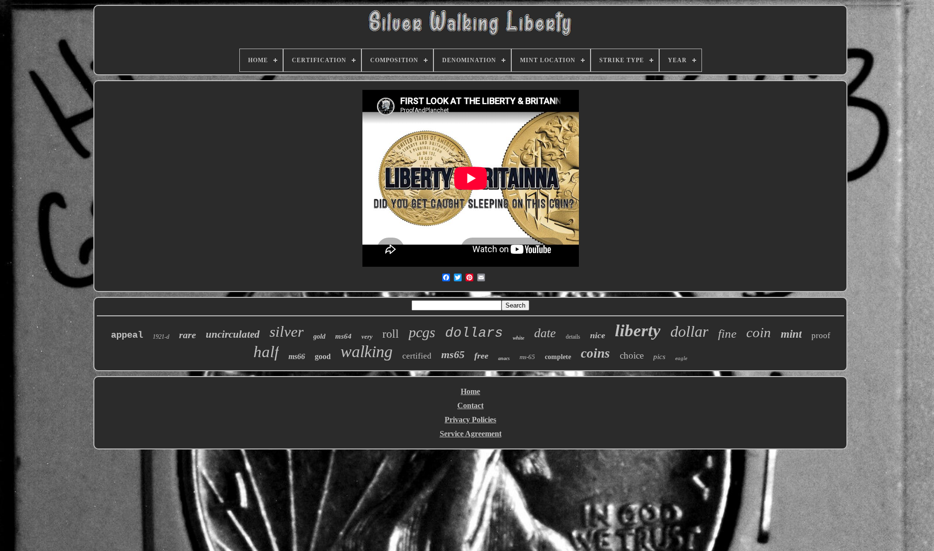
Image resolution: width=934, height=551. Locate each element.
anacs (504, 358)
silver (286, 331)
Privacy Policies (470, 419)
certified (416, 356)
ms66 (296, 356)
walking (367, 352)
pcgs (422, 332)
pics (659, 357)
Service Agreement (471, 434)
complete (558, 357)
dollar (689, 331)
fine (727, 333)
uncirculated (233, 334)
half (266, 352)
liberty (638, 330)
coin (758, 332)
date (545, 333)
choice (632, 355)
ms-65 (527, 357)
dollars (474, 333)
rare (187, 334)
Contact (470, 405)
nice (597, 335)
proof (820, 335)
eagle (681, 358)
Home (470, 391)
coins (595, 353)
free (481, 356)
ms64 (343, 336)
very (367, 336)
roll (390, 333)
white (518, 338)
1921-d (161, 336)
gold (319, 336)
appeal (127, 335)
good (323, 356)
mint (791, 334)
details (573, 336)
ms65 (453, 354)
